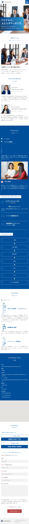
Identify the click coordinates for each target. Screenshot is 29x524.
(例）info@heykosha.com (7, 474)
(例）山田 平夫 (5, 467)
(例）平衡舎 (4, 461)
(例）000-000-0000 (6, 480)
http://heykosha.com (6, 397)
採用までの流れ (6, 234)
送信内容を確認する (15, 511)
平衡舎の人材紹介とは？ (10, 196)
